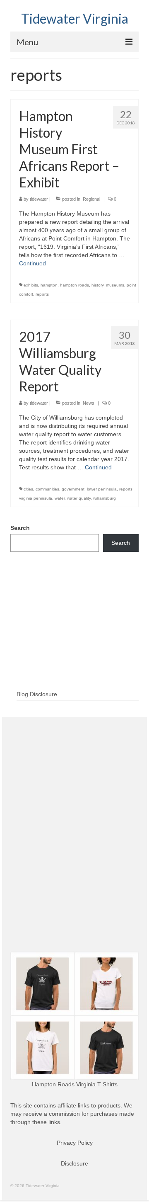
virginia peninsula (35, 498)
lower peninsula (102, 489)
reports (42, 294)
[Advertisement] (74, 634)
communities (47, 489)
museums (115, 285)
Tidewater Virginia (74, 18)
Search (20, 528)
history (97, 285)
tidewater (39, 199)
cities (28, 489)
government (73, 489)
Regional (91, 199)
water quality (79, 498)
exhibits (31, 285)
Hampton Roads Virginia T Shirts (75, 1084)
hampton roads (74, 285)
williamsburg (104, 498)
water (60, 498)
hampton (49, 285)
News (88, 403)
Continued (32, 263)
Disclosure (74, 1163)
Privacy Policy (75, 1142)
